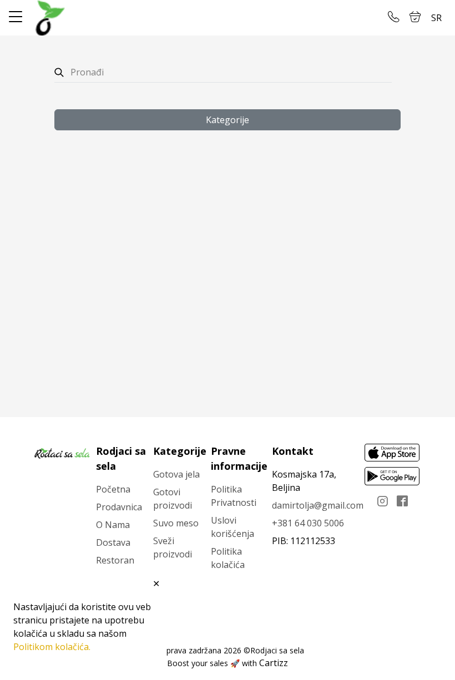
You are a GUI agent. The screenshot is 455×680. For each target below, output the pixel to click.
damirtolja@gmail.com (317, 505)
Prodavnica (119, 507)
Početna (113, 489)
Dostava (113, 542)
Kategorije (227, 120)
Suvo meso (176, 523)
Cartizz (273, 663)
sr (436, 18)
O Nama (113, 525)
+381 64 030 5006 (308, 523)
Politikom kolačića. (51, 647)
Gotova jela (176, 474)
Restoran (115, 560)
